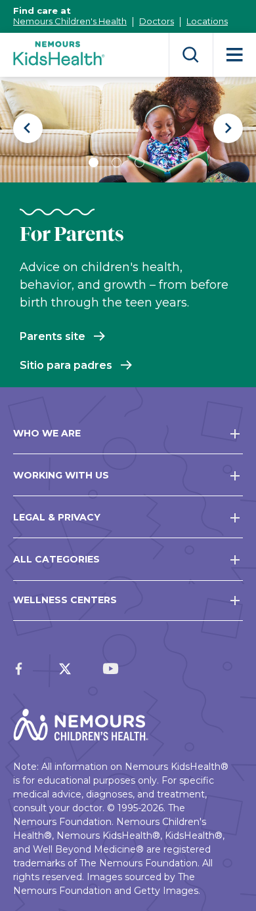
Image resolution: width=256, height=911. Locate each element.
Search (191, 55)
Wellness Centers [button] (65, 600)
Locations (207, 21)
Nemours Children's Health (70, 21)
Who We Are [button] (47, 433)
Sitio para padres (66, 365)
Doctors (156, 21)
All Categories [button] (56, 559)
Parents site (52, 336)
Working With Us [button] (61, 475)
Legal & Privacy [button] (56, 517)
